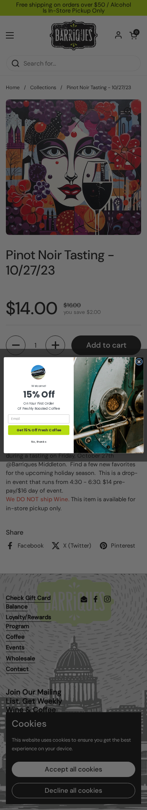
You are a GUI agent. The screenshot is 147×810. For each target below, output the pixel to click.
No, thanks (38, 442)
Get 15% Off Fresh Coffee (38, 429)
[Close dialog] (139, 361)
